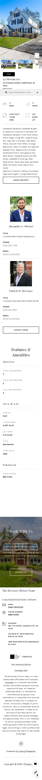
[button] (37, 92)
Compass (9, 682)
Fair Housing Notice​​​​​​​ (21, 664)
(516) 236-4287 (10, 310)
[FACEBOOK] (21, 743)
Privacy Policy (31, 764)
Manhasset (33, 642)
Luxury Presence (27, 751)
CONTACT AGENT (21, 330)
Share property (21, 180)
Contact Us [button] (21, 572)
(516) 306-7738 (10, 245)
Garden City (29, 626)
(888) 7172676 (13, 615)
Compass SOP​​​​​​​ (21, 670)
